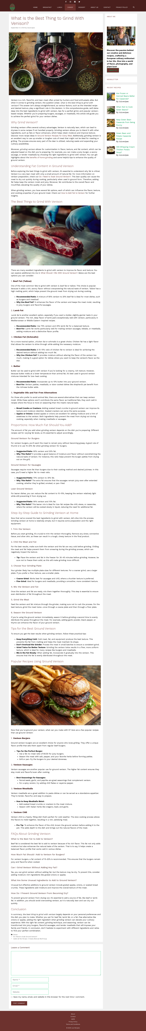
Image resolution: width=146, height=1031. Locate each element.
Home (35, 7)
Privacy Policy (122, 7)
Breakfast (47, 7)
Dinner (70, 7)
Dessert (81, 7)
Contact (107, 7)
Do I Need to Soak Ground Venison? (55, 177)
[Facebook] (66, 2)
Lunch (59, 7)
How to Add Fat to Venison (73, 193)
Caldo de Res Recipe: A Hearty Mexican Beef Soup (30, 939)
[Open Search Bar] (133, 7)
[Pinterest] (75, 2)
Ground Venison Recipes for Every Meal (54, 136)
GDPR (73, 1019)
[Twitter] (79, 2)
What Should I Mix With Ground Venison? (59, 273)
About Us (94, 7)
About (73, 1014)
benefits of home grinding (41, 157)
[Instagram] (70, 2)
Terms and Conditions (73, 1024)
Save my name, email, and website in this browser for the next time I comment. (49, 997)
